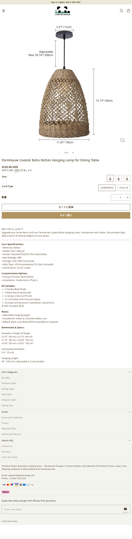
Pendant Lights (9, 383)
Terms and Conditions (12, 417)
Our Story (6, 451)
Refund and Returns (11, 434)
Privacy (5, 422)
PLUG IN (123, 187)
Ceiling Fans (7, 405)
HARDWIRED (107, 187)
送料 (17, 170)
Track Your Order (10, 457)
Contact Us (7, 446)
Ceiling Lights (8, 388)
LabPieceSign (12, 521)
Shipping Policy (9, 428)
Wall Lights (7, 394)
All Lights (6, 377)
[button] (3, 11)
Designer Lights (9, 399)
